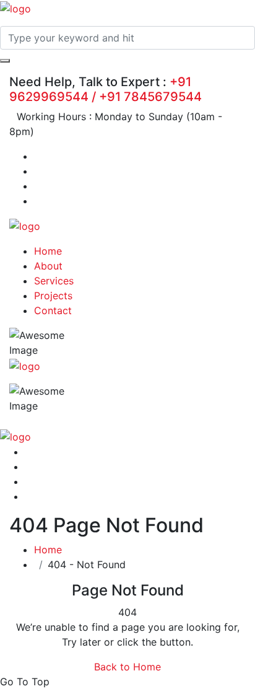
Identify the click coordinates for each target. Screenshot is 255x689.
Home (48, 251)
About (48, 266)
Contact (53, 310)
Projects (53, 295)
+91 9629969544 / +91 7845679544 (105, 89)
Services (54, 280)
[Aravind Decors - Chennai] (15, 7)
